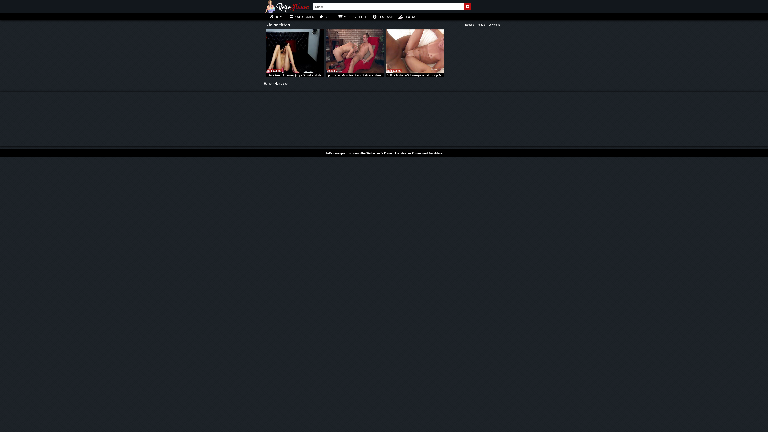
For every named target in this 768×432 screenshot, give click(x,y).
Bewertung (494, 24)
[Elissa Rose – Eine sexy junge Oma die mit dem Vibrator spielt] (295, 51)
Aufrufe (481, 24)
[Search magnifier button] (467, 6)
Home (268, 83)
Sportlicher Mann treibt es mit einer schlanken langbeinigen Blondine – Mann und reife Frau (384, 75)
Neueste (469, 24)
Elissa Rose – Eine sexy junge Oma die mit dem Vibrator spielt (305, 75)
